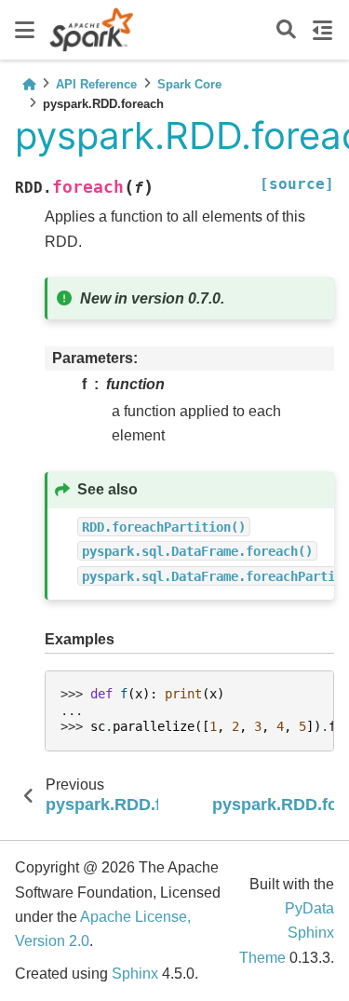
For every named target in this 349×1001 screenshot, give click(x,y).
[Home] (28, 84)
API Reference (96, 84)
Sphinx (135, 973)
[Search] (286, 30)
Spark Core (189, 84)
